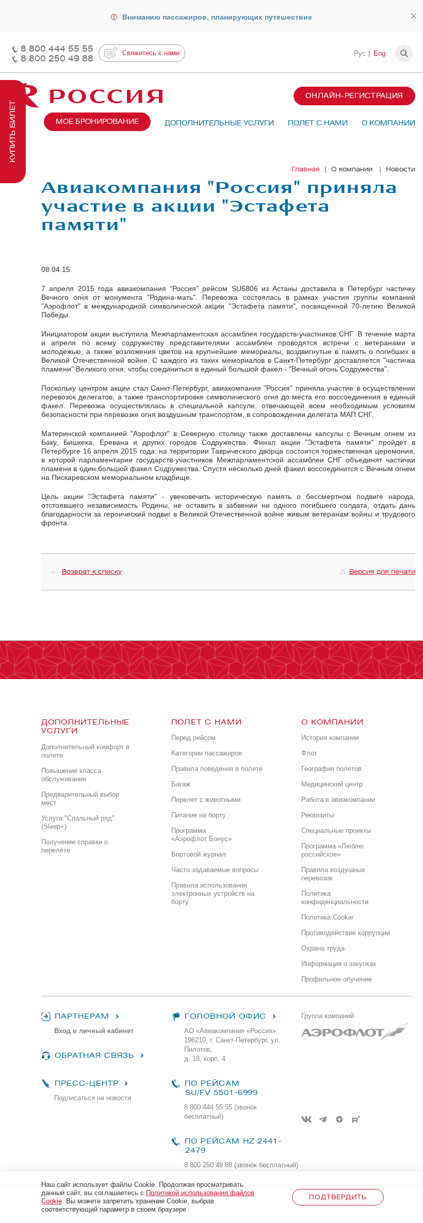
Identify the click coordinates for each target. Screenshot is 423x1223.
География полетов (331, 769)
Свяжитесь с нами (151, 53)
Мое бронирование (97, 121)
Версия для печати (382, 571)
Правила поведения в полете (217, 769)
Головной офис (225, 1016)
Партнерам (82, 1016)
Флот (309, 753)
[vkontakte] (306, 1119)
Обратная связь (94, 1055)
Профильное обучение (336, 979)
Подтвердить (337, 1197)
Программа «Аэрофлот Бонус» (201, 835)
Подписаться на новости (92, 1098)
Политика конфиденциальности (334, 898)
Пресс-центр (86, 1083)
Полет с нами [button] (318, 123)
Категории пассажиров (206, 753)
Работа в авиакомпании (338, 799)
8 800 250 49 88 (57, 58)
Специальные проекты (336, 830)
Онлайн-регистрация (354, 96)
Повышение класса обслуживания (71, 775)
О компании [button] (388, 123)
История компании (330, 738)
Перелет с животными (205, 799)
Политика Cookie (327, 917)
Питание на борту (198, 815)
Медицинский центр (332, 784)
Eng (379, 53)
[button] (404, 53)
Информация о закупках (339, 964)
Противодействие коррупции (345, 933)
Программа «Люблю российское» (332, 850)
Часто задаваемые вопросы (214, 870)
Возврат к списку (92, 571)
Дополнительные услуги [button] (219, 123)
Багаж (180, 784)
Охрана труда (323, 948)
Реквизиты (317, 815)
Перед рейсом (193, 738)
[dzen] (339, 1119)
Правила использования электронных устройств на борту (212, 893)
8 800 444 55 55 (57, 49)
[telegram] (323, 1119)
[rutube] (356, 1119)
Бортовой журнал (198, 854)
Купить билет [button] (12, 132)
